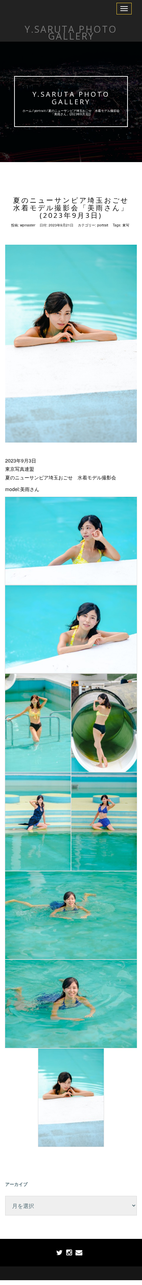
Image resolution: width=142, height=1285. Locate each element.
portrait (40, 110)
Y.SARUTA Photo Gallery (71, 97)
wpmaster (27, 225)
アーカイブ (16, 1184)
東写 (125, 225)
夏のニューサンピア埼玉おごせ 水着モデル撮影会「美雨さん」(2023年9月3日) (75, 207)
